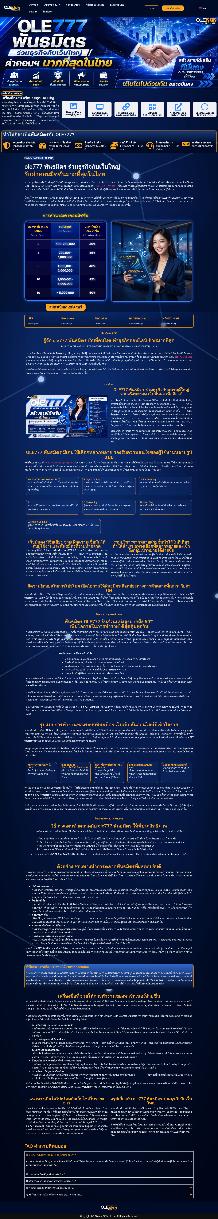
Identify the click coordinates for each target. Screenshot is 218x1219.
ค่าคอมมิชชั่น (73, 4)
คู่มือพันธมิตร (117, 4)
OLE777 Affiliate (105, 186)
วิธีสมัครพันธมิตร (95, 4)
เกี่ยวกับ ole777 (52, 4)
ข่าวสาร (33, 11)
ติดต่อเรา (47, 11)
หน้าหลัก (33, 4)
